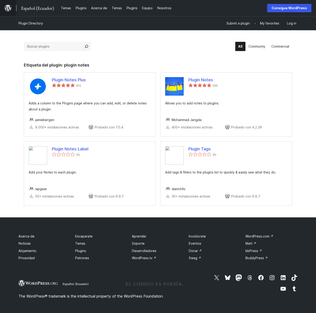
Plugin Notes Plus (69, 79)
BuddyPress (256, 258)
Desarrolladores (144, 251)
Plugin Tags (199, 148)
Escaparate (84, 236)
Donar (195, 251)
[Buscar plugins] (86, 46)
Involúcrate (197, 236)
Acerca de (26, 236)
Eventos (195, 243)
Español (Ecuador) (76, 284)
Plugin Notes (200, 79)
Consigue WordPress (289, 8)
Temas (80, 243)
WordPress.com (259, 236)
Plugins (80, 251)
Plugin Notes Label (70, 148)
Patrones (82, 258)
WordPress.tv (144, 258)
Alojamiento (27, 251)
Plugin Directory (31, 23)
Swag (195, 258)
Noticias (25, 243)
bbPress (253, 251)
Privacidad (27, 258)
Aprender (139, 236)
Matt (250, 243)
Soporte (138, 243)
